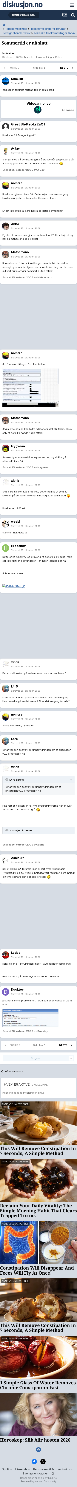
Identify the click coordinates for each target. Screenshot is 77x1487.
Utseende (21, 1469)
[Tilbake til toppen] (38, 1449)
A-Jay (15, 148)
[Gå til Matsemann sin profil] (5, 254)
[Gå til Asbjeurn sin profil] (5, 860)
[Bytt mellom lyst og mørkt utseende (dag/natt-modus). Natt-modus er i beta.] (52, 1473)
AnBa (15, 224)
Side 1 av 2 (39, 67)
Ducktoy (17, 989)
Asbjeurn (17, 858)
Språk (6, 1469)
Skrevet (26, 83)
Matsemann (20, 252)
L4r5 (14, 686)
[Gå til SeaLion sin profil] (5, 81)
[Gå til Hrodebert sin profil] (5, 548)
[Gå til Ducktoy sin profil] (5, 992)
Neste (64, 67)
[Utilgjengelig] (30, 387)
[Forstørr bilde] (61, 163)
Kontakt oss (65, 1469)
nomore (16, 183)
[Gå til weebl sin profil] (5, 524)
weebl (15, 521)
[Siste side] (72, 68)
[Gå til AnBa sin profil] (5, 226)
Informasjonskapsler (35, 1473)
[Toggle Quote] (7, 779)
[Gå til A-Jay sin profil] (5, 151)
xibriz (15, 480)
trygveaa (18, 446)
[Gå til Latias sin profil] (5, 955)
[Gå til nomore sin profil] (5, 185)
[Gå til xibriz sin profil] (5, 483)
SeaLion (10, 53)
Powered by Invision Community (38, 1481)
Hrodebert (19, 546)
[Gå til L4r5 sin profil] (5, 688)
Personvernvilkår (43, 1469)
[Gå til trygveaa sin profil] (5, 448)
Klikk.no (52, 1478)
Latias (15, 952)
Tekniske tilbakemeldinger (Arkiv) (43, 57)
